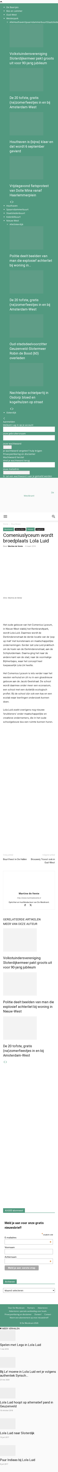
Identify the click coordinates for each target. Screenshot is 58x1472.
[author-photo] (29, 889)
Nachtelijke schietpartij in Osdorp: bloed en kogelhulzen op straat (29, 397)
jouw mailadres (11, 469)
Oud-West (11, 14)
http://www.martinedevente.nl (29, 898)
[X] (31, 905)
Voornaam (10, 1247)
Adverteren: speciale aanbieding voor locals (28, 1311)
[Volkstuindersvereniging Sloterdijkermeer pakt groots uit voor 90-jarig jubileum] (32, 35)
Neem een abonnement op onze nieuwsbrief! (29, 1317)
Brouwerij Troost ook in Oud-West (43, 861)
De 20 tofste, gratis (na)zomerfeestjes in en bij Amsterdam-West (30, 102)
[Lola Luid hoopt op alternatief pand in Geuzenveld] (29, 1393)
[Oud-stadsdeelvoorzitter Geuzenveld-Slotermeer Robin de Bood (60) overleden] (32, 326)
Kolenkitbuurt (13, 216)
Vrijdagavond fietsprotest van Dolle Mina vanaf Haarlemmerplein (29, 190)
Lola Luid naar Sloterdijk (17, 1433)
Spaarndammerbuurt (36, 22)
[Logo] (23, 535)
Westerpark (12, 18)
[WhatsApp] (13, 557)
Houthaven (19, 22)
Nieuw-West (12, 220)
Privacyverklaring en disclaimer (19, 454)
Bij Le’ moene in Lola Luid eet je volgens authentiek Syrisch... (28, 1373)
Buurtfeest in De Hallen (15, 859)
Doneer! (37, 1314)
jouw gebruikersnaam (14, 433)
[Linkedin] (27, 557)
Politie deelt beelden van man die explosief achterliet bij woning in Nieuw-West (28, 1006)
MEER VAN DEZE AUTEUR (20, 924)
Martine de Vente (29, 893)
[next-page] (13, 202)
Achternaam (28, 1257)
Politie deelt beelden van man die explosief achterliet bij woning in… (31, 260)
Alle (11, 22)
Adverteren (42, 1308)
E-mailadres (28, 1237)
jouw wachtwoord (12, 443)
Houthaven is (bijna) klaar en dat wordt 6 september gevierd (31, 146)
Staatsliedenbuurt (15, 213)
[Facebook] (6, 557)
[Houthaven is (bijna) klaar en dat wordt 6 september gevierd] (32, 123)
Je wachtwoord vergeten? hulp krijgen (22, 450)
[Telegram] (35, 557)
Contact (47, 1314)
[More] (42, 557)
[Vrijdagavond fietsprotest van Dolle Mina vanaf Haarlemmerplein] (32, 167)
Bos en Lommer (14, 10)
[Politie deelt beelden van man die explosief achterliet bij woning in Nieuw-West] (32, 238)
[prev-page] (11, 202)
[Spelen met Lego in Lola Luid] (29, 1335)
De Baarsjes (12, 7)
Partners (31, 1308)
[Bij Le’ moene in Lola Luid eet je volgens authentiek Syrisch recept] (29, 1362)
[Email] (20, 557)
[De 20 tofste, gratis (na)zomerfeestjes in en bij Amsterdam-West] (32, 79)
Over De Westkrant (16, 1308)
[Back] (4, 418)
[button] (5, 516)
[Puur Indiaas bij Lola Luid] (29, 1450)
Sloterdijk (18, 224)
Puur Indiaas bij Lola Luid (17, 1460)
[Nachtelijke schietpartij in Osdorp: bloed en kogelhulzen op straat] (32, 374)
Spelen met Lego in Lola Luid (20, 1345)
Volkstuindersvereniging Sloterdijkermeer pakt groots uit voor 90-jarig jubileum (32, 58)
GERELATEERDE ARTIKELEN (22, 919)
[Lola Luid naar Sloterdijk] (29, 1423)
